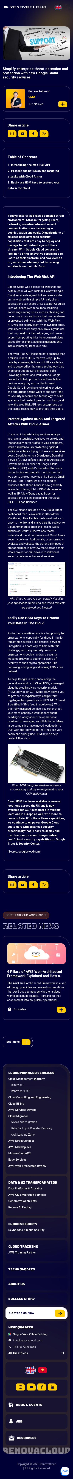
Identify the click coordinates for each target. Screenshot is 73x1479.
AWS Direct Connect (21, 1140)
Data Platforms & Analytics (25, 1188)
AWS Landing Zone (23, 1134)
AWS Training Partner (22, 1252)
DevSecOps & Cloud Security (26, 1230)
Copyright (23, 1464)
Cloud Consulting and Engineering (29, 1097)
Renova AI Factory (20, 1207)
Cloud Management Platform (26, 1079)
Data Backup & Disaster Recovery (31, 1128)
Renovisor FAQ (20, 1091)
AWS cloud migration (24, 1122)
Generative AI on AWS (22, 1201)
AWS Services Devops (22, 1109)
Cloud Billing (16, 1103)
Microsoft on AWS (19, 1153)
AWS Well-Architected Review (27, 1166)
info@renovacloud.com (27, 1340)
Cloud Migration (18, 1116)
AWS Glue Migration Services (27, 1194)
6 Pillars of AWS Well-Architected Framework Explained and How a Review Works (34, 974)
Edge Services (17, 1159)
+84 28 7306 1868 (24, 1346)
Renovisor (17, 1085)
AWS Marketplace (19, 1147)
